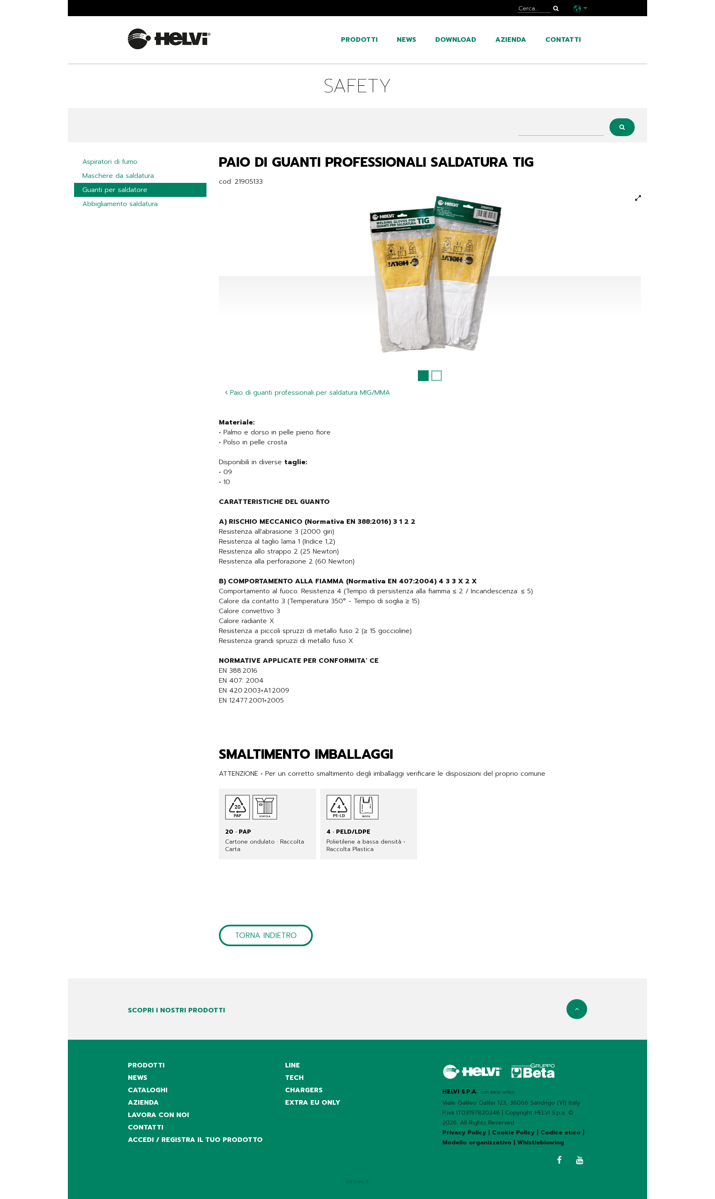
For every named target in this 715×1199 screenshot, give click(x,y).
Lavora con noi (158, 1115)
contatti (563, 40)
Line (292, 1065)
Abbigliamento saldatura (120, 204)
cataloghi (148, 1090)
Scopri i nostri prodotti (176, 1010)
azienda (510, 40)
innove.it (357, 1181)
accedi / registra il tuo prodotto (195, 1140)
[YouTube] (577, 1161)
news (406, 40)
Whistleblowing (540, 1142)
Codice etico (560, 1132)
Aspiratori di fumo (109, 162)
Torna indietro (266, 935)
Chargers (304, 1090)
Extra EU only (313, 1103)
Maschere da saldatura (118, 176)
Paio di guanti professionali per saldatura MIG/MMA (309, 393)
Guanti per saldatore (114, 190)
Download (455, 40)
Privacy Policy (464, 1132)
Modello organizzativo (476, 1142)
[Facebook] (557, 1161)
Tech (294, 1078)
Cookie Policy (513, 1132)
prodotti (359, 40)
